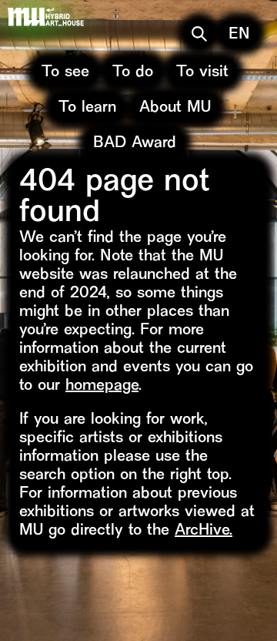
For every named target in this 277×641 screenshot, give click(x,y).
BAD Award (134, 143)
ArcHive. (203, 531)
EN (239, 35)
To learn (87, 108)
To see (65, 72)
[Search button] (199, 34)
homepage (101, 386)
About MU (175, 108)
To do (132, 72)
